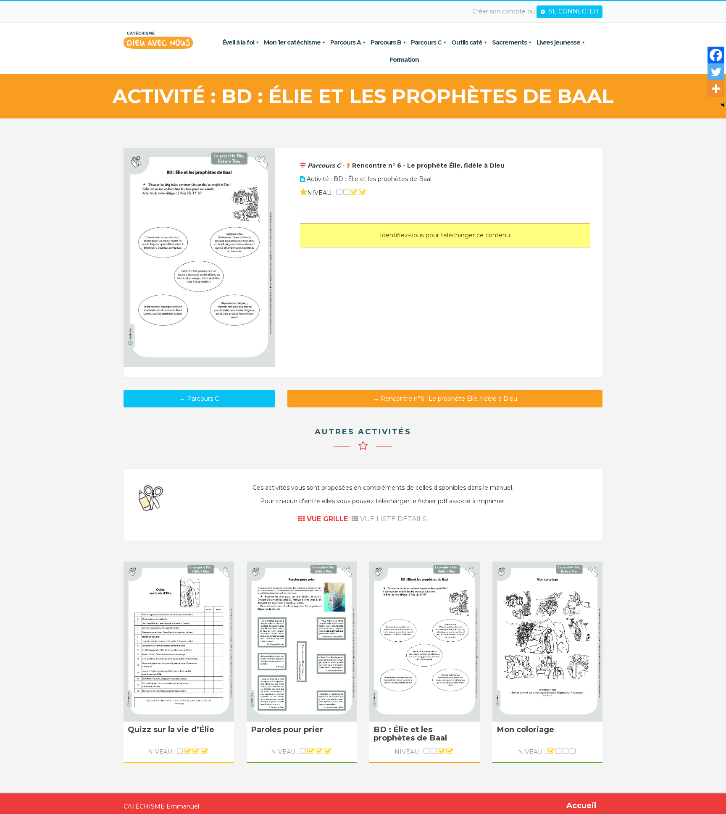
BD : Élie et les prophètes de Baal (410, 734)
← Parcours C (199, 398)
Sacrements (509, 42)
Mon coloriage (525, 729)
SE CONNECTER (572, 11)
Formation (404, 59)
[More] (716, 88)
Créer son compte (499, 11)
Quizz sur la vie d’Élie (171, 729)
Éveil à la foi (238, 42)
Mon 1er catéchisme (292, 42)
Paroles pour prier (287, 729)
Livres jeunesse (558, 42)
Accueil (581, 805)
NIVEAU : (162, 752)
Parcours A (345, 42)
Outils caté (466, 42)
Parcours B (386, 42)
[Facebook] (716, 55)
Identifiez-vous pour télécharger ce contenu (445, 235)
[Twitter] (716, 71)
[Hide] (722, 105)
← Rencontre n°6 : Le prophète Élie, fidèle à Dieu (445, 398)
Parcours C (426, 42)
